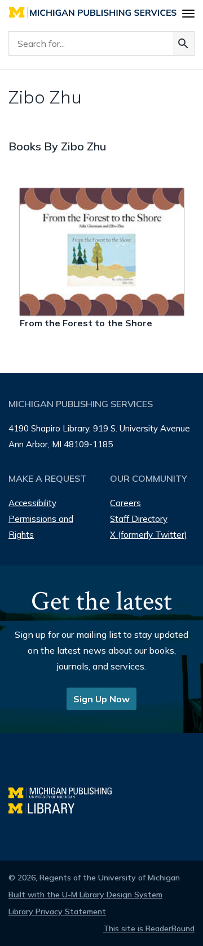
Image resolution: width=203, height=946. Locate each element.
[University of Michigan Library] (47, 807)
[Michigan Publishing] (65, 791)
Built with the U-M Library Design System (85, 894)
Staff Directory (138, 518)
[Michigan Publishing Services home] (92, 12)
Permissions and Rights (40, 526)
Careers (125, 503)
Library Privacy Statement (57, 911)
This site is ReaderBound (149, 928)
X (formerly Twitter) (148, 534)
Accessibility (32, 503)
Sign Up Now (101, 699)
